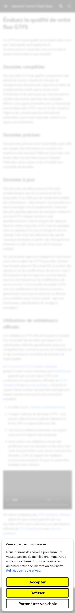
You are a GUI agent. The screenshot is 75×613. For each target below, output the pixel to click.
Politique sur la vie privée (23, 570)
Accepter (37, 582)
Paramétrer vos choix (37, 603)
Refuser (37, 592)
